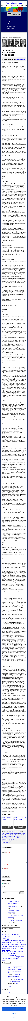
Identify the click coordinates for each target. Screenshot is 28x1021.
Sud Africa (18, 956)
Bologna (7, 934)
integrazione (23, 944)
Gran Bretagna (12, 944)
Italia (12, 35)
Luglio (21, 837)
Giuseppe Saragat (13, 837)
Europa (3, 942)
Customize (14, 1013)
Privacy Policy (10, 28)
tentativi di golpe (6, 842)
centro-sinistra (22, 833)
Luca (13, 946)
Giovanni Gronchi (15, 836)
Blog (8, 23)
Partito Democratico (17, 948)
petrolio (3, 950)
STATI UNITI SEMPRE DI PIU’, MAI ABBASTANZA (15, 916)
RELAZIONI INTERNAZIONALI (15, 920)
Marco (16, 946)
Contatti (9, 31)
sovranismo (22, 953)
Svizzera (22, 956)
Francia (8, 942)
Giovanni (4, 944)
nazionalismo (8, 948)
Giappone (19, 942)
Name (5, 864)
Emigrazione (21, 940)
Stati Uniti (11, 956)
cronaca (17, 936)
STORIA (19, 35)
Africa (3, 934)
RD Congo (4, 953)
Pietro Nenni (11, 839)
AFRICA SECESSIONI (12, 906)
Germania (13, 942)
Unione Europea (7, 958)
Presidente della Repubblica (8, 840)
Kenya (10, 946)
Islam (3, 946)
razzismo (21, 951)
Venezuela (22, 958)
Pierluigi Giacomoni (14, 3)
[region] (14, 1007)
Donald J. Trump (6, 938)
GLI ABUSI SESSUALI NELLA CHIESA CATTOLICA (14, 985)
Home (8, 18)
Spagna (4, 956)
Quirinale (17, 840)
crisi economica (13, 936)
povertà (8, 950)
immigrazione (18, 944)
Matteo (3, 948)
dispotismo (21, 936)
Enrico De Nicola (21, 834)
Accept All (14, 1009)
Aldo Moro (4, 833)
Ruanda (7, 953)
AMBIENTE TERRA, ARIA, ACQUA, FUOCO (14, 911)
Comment (6, 852)
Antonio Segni (10, 833)
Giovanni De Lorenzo (6, 836)
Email (5, 868)
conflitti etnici (16, 934)
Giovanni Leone (5, 837)
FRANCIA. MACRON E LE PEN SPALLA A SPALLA (15, 971)
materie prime (21, 946)
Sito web (3, 872)
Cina (11, 934)
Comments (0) (5, 844)
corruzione (6, 936)
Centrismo (16, 833)
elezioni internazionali (10, 940)
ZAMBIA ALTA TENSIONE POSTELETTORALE (13, 902)
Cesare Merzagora (6, 834)
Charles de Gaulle (14, 834)
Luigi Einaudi (5, 839)
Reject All (14, 1017)
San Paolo (17, 953)
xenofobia (4, 960)
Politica (15, 35)
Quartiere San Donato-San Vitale (11, 951)
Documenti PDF (11, 26)
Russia (12, 953)
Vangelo (16, 958)
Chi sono (9, 21)
